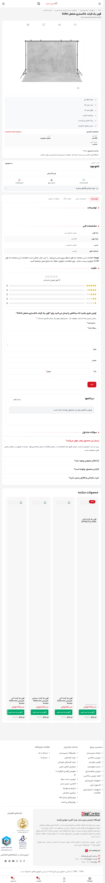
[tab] (94, 199)
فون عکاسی (47, 10)
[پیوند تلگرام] (6, 861)
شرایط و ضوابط (69, 788)
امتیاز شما (91, 323)
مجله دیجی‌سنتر (94, 753)
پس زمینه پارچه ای (78, 155)
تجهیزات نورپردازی (93, 780)
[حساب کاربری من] (3, 3)
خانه (99, 10)
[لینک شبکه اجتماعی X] (21, 861)
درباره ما (44, 757)
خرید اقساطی (51, 174)
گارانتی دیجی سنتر (68, 783)
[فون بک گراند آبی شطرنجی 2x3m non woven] (63, 597)
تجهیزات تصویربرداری (87, 10)
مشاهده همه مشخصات (13, 132)
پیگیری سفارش (69, 793)
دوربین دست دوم (68, 779)
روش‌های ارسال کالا (67, 797)
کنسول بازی (95, 785)
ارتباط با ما (43, 753)
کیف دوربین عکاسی (92, 776)
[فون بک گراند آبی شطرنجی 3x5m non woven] (15, 597)
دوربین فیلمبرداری (93, 771)
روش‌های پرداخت (68, 802)
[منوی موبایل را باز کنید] (99, 3)
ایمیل (48, 371)
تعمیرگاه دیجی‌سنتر (67, 753)
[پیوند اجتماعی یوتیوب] (13, 861)
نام (94, 371)
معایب (94, 360)
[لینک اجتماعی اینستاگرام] (17, 861)
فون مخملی (44, 155)
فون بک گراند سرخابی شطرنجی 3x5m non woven (40, 701)
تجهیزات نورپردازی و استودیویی (65, 10)
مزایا (94, 349)
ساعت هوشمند (94, 767)
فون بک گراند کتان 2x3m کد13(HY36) (88, 520)
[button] (87, 712)
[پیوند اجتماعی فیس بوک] (24, 861)
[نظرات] (44, 24)
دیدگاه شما (91, 328)
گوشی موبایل (95, 762)
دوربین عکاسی (94, 757)
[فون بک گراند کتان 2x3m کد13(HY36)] (87, 508)
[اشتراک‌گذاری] (28, 24)
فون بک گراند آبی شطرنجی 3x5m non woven (16, 701)
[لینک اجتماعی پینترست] (9, 861)
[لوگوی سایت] (51, 3)
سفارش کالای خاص (67, 767)
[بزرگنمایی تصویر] (78, 88)
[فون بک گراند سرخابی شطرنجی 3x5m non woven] (39, 597)
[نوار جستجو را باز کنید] (38, 3)
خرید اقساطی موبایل (67, 762)
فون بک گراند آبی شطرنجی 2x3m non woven (64, 701)
